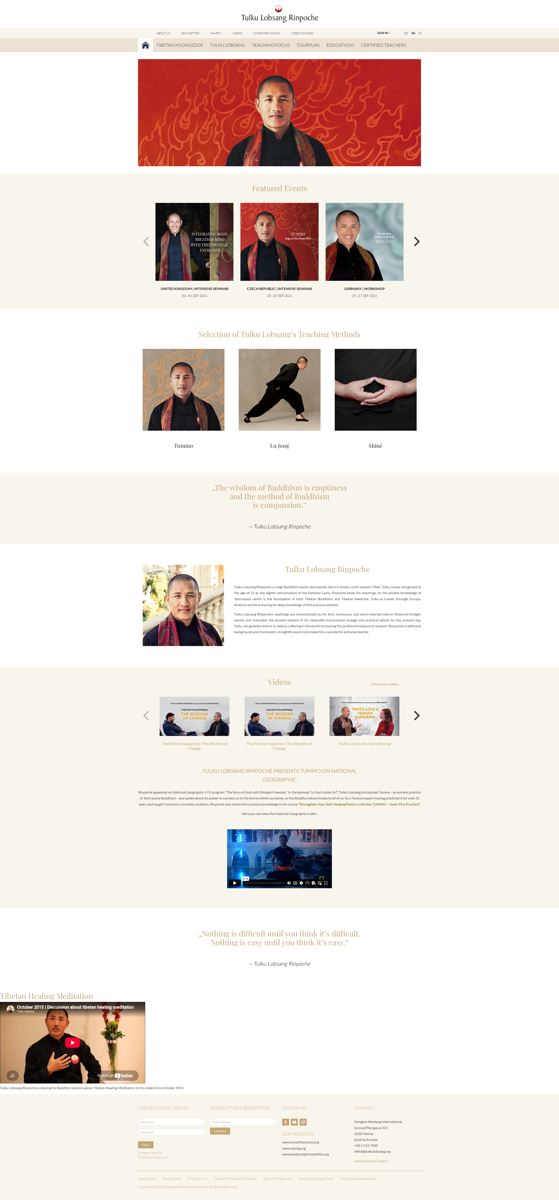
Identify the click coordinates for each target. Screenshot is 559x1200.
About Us (163, 33)
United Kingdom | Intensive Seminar (194, 288)
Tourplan (308, 45)
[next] (414, 239)
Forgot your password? (153, 1157)
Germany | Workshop (364, 288)
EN (413, 33)
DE (406, 33)
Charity (216, 33)
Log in (146, 1145)
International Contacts (371, 1161)
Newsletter (190, 33)
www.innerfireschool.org (300, 1142)
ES (420, 33)
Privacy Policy (197, 1178)
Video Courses (302, 33)
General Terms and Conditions (235, 1178)
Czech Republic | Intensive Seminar (279, 288)
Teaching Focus (271, 45)
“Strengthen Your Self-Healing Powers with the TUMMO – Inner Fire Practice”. (359, 804)
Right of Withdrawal (277, 1178)
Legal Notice (147, 1178)
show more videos (384, 684)
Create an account (150, 1152)
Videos (237, 33)
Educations (340, 45)
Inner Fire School (267, 33)
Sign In (383, 33)
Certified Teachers (383, 45)
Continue (220, 1131)
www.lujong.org (294, 1148)
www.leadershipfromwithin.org (305, 1154)
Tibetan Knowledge (179, 45)
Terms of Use (172, 1178)
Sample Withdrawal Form (316, 1178)
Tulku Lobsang (227, 45)
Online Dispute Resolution (359, 1178)
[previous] (145, 239)
